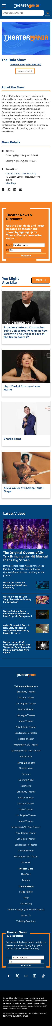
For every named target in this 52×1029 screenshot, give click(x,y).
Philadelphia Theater (26, 727)
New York (26, 874)
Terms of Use (22, 1016)
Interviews (26, 785)
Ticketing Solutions (26, 921)
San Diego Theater (26, 838)
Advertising (26, 903)
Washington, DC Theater (26, 744)
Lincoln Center (13, 173)
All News (26, 862)
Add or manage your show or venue (26, 909)
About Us (26, 915)
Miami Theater (26, 721)
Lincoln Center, (18, 64)
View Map (11, 183)
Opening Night (26, 779)
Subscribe (26, 255)
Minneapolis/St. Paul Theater (26, 750)
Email (9, 245)
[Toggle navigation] (1, 5)
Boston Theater (26, 709)
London (26, 880)
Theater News (26, 768)
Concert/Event (25, 71)
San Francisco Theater (26, 732)
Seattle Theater (26, 738)
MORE (39, 280)
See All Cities (26, 756)
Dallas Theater (26, 809)
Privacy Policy (9, 1016)
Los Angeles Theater (26, 703)
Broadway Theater (26, 691)
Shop (26, 897)
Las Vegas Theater (26, 715)
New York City (33, 64)
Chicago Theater (26, 697)
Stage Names (26, 891)
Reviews (26, 774)
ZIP (7, 250)
